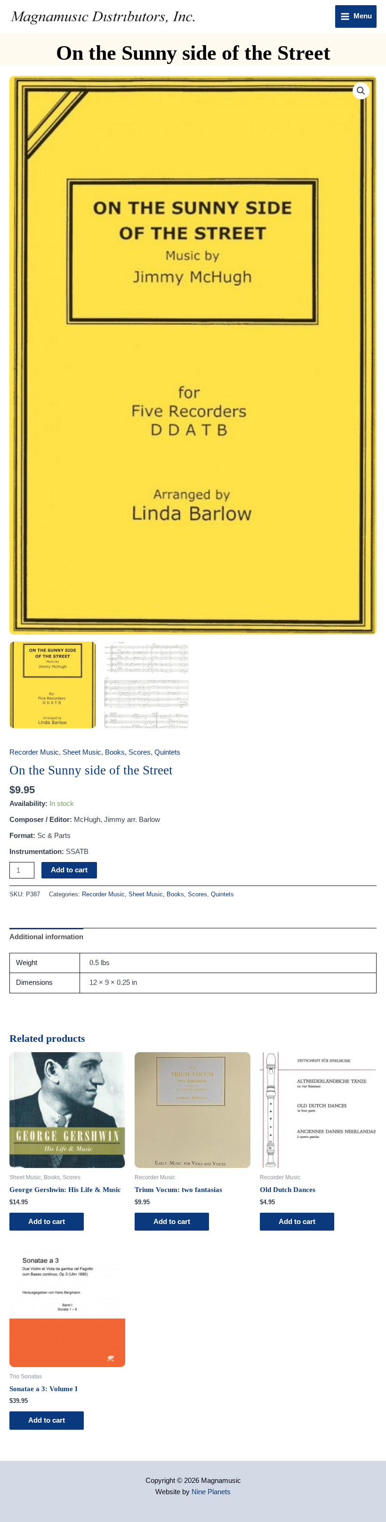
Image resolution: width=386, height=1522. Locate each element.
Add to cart (69, 870)
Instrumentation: (36, 851)
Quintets (167, 752)
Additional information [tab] (46, 937)
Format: (22, 835)
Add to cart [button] (46, 1221)
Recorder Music (34, 752)
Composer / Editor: (40, 819)
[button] (361, 90)
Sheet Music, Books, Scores (107, 752)
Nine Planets (211, 1492)
